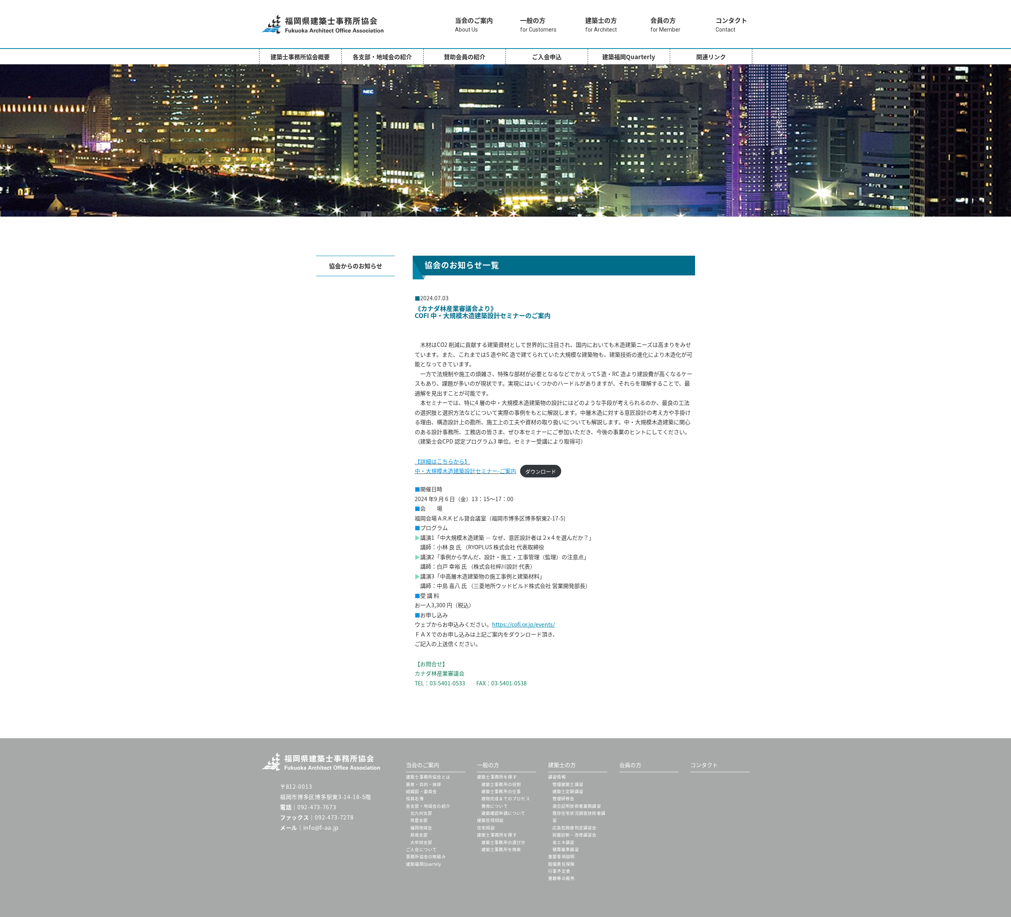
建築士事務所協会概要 (300, 56)
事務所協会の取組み (426, 856)
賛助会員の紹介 (464, 56)
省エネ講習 (563, 842)
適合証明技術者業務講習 (576, 806)
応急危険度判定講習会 (574, 828)
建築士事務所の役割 (501, 784)
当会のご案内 (422, 765)
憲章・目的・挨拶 (424, 784)
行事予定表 (559, 871)
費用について (494, 806)
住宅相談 (486, 828)
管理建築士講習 (567, 784)
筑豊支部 (419, 820)
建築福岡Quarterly (628, 56)
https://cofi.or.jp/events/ (523, 624)
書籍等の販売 (561, 878)
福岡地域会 (421, 828)
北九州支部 (421, 813)
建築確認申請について (503, 813)
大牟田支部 (421, 842)
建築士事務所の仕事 (501, 791)
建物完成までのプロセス (505, 798)
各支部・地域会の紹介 (382, 56)
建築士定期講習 (567, 791)
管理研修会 (563, 798)
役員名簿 (415, 798)
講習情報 (557, 777)
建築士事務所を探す (497, 777)
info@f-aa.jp (321, 827)
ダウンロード (540, 471)
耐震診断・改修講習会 (574, 835)
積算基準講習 (565, 849)
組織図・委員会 (421, 791)
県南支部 (419, 835)
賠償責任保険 (561, 864)
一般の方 (488, 765)
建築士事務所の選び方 (503, 842)
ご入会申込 (547, 56)
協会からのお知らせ (355, 266)
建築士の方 (562, 765)
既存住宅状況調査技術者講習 (579, 816)
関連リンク (711, 56)
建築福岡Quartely (423, 864)
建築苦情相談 (490, 820)
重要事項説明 (561, 856)
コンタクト (704, 765)
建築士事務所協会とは (428, 777)
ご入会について (421, 849)
